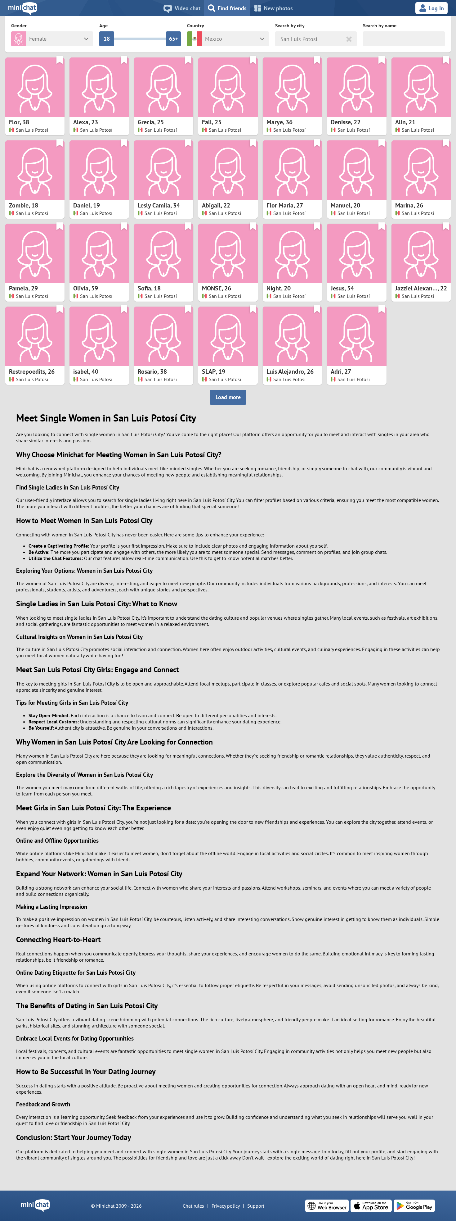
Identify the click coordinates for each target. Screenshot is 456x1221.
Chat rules (193, 1206)
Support (255, 1206)
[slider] (106, 38)
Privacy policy (226, 1206)
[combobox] (281, 39)
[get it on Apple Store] (371, 1206)
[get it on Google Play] (414, 1206)
